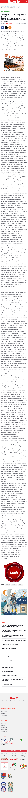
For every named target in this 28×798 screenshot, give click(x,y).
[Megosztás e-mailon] (9, 27)
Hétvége (19, 6)
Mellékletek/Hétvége (6, 11)
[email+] (2, 703)
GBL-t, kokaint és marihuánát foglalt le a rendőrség (14, 640)
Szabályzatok (4, 729)
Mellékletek (13, 6)
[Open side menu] (1, 1)
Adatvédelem (4, 727)
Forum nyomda (14, 754)
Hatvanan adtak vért (6, 663)
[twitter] (6, 700)
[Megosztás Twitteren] (6, 27)
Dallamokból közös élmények (8, 652)
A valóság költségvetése (7, 671)
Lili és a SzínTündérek (7, 684)
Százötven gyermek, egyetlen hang (10, 644)
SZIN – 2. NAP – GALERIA (7, 667)
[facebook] (2, 700)
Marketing (3, 725)
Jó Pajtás (3, 713)
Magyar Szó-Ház (4, 754)
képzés (20, 584)
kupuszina (14, 584)
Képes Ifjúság (4, 715)
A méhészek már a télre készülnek (10, 675)
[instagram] (19, 700)
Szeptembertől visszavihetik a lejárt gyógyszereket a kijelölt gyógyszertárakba (14, 631)
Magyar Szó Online (5, 6)
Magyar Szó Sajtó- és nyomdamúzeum (23, 755)
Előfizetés (3, 723)
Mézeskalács (4, 711)
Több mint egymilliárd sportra (9, 648)
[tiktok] (15, 700)
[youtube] (10, 700)
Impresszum (4, 731)
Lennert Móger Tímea (10, 23)
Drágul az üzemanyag (7, 659)
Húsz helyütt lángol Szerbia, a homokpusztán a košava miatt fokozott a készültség (12, 626)
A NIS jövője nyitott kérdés (8, 656)
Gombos (8, 584)
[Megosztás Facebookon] (2, 27)
